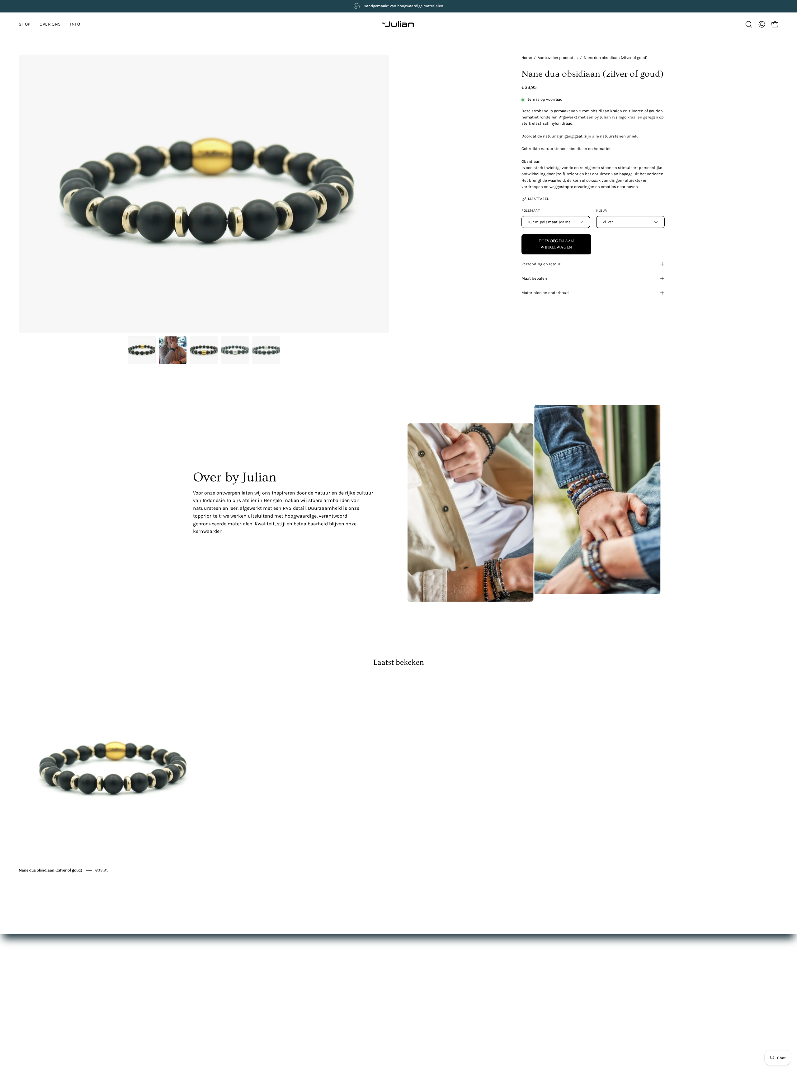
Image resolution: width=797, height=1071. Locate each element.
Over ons (307, 975)
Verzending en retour (540, 264)
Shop (304, 966)
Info (303, 984)
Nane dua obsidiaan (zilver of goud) (50, 870)
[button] (75, 24)
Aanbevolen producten (558, 57)
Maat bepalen (534, 278)
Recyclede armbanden (406, 1012)
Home (526, 57)
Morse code (395, 1003)
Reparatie (393, 993)
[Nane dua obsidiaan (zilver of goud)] (142, 350)
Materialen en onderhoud (545, 292)
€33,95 (101, 870)
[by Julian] (398, 24)
